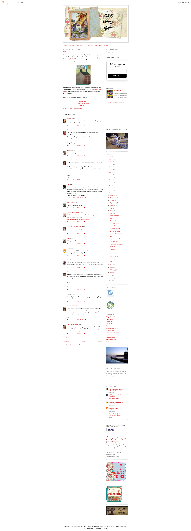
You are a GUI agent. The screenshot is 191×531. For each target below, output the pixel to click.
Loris (68, 184)
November (113, 198)
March (112, 267)
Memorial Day (113, 221)
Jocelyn (118, 90)
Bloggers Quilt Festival (116, 234)
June (111, 211)
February (112, 270)
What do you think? (115, 259)
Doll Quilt (112, 246)
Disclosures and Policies (101, 45)
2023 (110, 164)
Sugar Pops (109, 335)
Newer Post (66, 341)
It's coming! (113, 249)
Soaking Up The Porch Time (115, 390)
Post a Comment (67, 338)
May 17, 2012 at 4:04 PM (76, 333)
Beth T (110, 409)
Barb (68, 238)
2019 (110, 175)
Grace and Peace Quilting (116, 402)
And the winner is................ (117, 223)
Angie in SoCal (71, 202)
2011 (110, 276)
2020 (110, 172)
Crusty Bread (110, 319)
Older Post (100, 341)
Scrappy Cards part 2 (112, 328)
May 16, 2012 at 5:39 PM (76, 255)
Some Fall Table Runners (115, 415)
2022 (110, 167)
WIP (111, 218)
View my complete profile (115, 102)
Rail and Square (110, 337)
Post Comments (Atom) (76, 345)
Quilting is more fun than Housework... (116, 395)
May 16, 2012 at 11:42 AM (76, 198)
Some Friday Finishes (114, 398)
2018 (110, 177)
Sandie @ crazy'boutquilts (74, 226)
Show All (126, 419)
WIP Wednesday (83, 106)
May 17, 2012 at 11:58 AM (76, 319)
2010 (110, 278)
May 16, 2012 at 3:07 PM (76, 222)
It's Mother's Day (114, 241)
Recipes (79, 45)
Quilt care (109, 342)
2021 (110, 169)
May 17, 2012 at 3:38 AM (76, 301)
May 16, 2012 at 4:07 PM (76, 234)
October (112, 200)
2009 (110, 281)
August (112, 205)
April (111, 265)
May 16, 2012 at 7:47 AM (76, 125)
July (111, 208)
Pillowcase (109, 326)
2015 (110, 185)
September (113, 203)
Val (68, 260)
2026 (110, 156)
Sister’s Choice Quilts (114, 414)
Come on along (114, 256)
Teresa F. (69, 150)
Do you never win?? (115, 239)
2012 (110, 193)
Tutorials (72, 45)
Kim (68, 130)
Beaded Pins (109, 323)
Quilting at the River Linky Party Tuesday (78, 219)
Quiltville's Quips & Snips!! (116, 389)
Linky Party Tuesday (83, 103)
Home (65, 45)
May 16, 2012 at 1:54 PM (76, 208)
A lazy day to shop (115, 228)
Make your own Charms (112, 333)
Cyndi (69, 272)
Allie (68, 248)
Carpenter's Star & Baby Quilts (116, 404)
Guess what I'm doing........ (116, 244)
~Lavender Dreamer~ (72, 324)
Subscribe (117, 76)
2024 (110, 162)
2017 (110, 180)
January (112, 272)
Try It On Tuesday (83, 101)
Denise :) (69, 118)
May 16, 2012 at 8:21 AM (76, 145)
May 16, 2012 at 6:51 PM (76, 267)
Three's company (114, 215)
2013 (110, 190)
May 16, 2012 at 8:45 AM (76, 155)
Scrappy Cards (110, 330)
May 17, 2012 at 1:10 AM (76, 289)
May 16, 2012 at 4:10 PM (76, 243)
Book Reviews (89, 45)
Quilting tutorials (111, 339)
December (113, 195)
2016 (110, 182)
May (111, 213)
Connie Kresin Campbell (73, 212)
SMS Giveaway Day (115, 231)
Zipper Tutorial (110, 317)
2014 (110, 188)
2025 (110, 159)
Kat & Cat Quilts (113, 408)
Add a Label (109, 321)
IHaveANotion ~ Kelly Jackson (75, 160)
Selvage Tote (113, 226)
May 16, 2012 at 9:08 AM (76, 180)
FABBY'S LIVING (72, 306)
